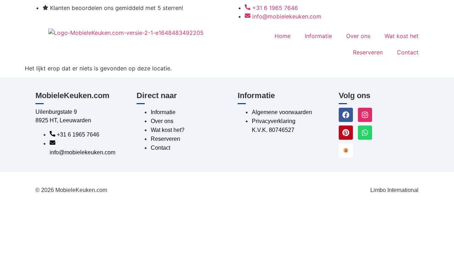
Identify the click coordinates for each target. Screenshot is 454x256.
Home (282, 35)
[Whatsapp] (365, 133)
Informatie (318, 35)
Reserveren (368, 52)
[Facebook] (346, 115)
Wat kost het (401, 35)
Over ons (358, 35)
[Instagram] (365, 115)
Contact (408, 52)
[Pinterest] (346, 133)
